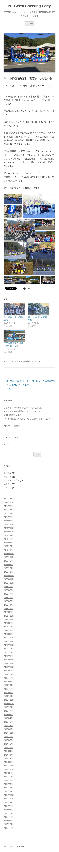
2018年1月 (8, 729)
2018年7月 (8, 711)
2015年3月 (8, 824)
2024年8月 (8, 539)
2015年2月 (8, 828)
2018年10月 (9, 703)
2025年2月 (8, 521)
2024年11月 (9, 528)
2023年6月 (8, 561)
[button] (13, 198)
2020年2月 (8, 652)
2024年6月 (8, 543)
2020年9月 (8, 649)
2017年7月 (8, 740)
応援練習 (7, 484)
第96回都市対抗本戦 (12, 415)
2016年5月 (8, 780)
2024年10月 (9, 532)
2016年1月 (8, 791)
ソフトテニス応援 (11, 480)
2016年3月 (8, 788)
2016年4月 (8, 784)
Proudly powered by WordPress (17, 846)
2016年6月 (8, 777)
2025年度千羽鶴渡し (13, 426)
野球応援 (7, 473)
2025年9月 (8, 506)
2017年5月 (8, 747)
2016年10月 (9, 769)
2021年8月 (8, 623)
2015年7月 (8, 810)
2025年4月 (8, 513)
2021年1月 (8, 634)
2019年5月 (8, 682)
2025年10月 (9, 502)
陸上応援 (19, 361)
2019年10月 (9, 667)
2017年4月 (8, 751)
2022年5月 (8, 601)
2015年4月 (8, 821)
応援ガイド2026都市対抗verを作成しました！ (24, 408)
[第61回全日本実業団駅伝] (38, 309)
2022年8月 (8, 590)
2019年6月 (8, 678)
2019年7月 (8, 674)
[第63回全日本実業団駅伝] (14, 309)
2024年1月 (8, 550)
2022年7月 (8, 594)
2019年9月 (8, 671)
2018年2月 (8, 725)
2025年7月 (8, 510)
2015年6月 (8, 813)
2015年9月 (8, 802)
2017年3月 (8, 755)
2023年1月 (8, 572)
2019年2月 (8, 693)
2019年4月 (8, 685)
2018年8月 (8, 707)
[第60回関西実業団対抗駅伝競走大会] (14, 336)
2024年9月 (8, 535)
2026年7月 (8, 499)
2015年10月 (9, 799)
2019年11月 (9, 663)
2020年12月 (9, 638)
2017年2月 (8, 758)
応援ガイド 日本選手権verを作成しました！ (23, 411)
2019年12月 (9, 660)
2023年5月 (8, 564)
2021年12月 (9, 616)
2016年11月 (9, 766)
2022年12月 (9, 575)
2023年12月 (9, 554)
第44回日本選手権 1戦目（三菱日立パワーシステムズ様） (16, 385)
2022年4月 (8, 605)
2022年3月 (8, 608)
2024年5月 (8, 546)
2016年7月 (8, 773)
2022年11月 (9, 579)
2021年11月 (9, 619)
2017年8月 (8, 736)
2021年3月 (8, 630)
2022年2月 (8, 612)
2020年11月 (9, 641)
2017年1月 (8, 762)
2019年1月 (8, 696)
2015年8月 (8, 806)
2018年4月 (8, 718)
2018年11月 (9, 700)
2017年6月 (8, 744)
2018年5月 (8, 714)
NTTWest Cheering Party (29, 6)
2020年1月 (8, 656)
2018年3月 (8, 722)
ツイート (8, 443)
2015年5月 (8, 817)
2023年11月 (9, 557)
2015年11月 (9, 795)
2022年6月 (8, 597)
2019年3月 (8, 689)
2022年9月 (8, 586)
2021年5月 (8, 627)
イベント (7, 488)
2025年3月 (8, 517)
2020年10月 (9, 645)
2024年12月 (9, 524)
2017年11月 (9, 733)
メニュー (29, 24)
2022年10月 (9, 583)
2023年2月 (8, 568)
